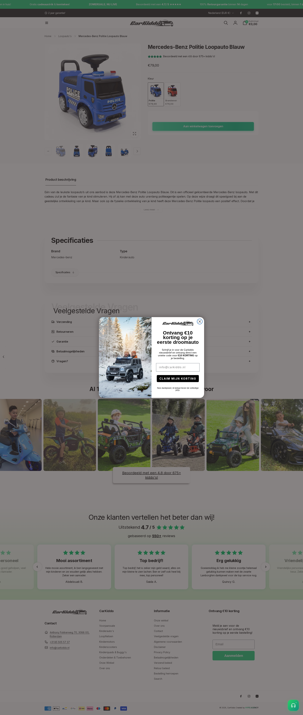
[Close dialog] (199, 321)
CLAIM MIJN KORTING (177, 378)
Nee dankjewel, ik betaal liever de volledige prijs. (178, 389)
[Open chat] (293, 705)
